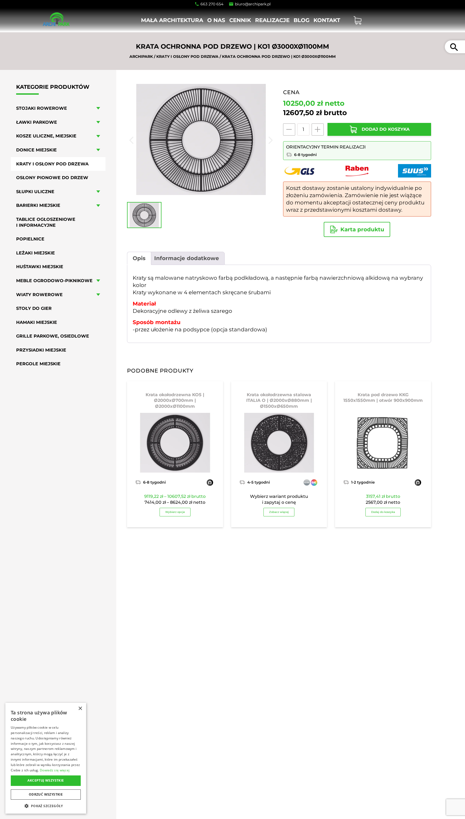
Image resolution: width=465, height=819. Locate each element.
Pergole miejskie (38, 364)
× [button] (80, 709)
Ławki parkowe (36, 122)
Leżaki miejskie (35, 253)
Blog (301, 20)
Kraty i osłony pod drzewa (187, 56)
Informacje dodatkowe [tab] (186, 258)
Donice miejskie (36, 150)
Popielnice (30, 239)
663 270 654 (211, 4)
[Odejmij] (289, 129)
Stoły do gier (34, 308)
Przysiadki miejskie (41, 350)
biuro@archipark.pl (253, 4)
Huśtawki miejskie (39, 266)
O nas (216, 20)
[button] (46, 805)
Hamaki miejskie (36, 322)
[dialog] (45, 758)
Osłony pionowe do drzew (52, 177)
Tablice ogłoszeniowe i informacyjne (45, 222)
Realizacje (272, 20)
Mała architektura (172, 20)
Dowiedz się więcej (54, 770)
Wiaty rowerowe (39, 294)
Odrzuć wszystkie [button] (46, 794)
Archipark (141, 56)
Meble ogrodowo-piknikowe (54, 280)
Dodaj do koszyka (383, 512)
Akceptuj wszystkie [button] (45, 780)
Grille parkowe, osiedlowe (52, 336)
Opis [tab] (139, 258)
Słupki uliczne (35, 191)
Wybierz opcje (175, 512)
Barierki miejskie (38, 205)
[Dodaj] (318, 129)
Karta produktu (362, 229)
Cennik (240, 20)
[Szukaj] (454, 47)
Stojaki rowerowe (41, 108)
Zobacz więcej (279, 512)
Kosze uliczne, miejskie (46, 136)
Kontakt (326, 20)
